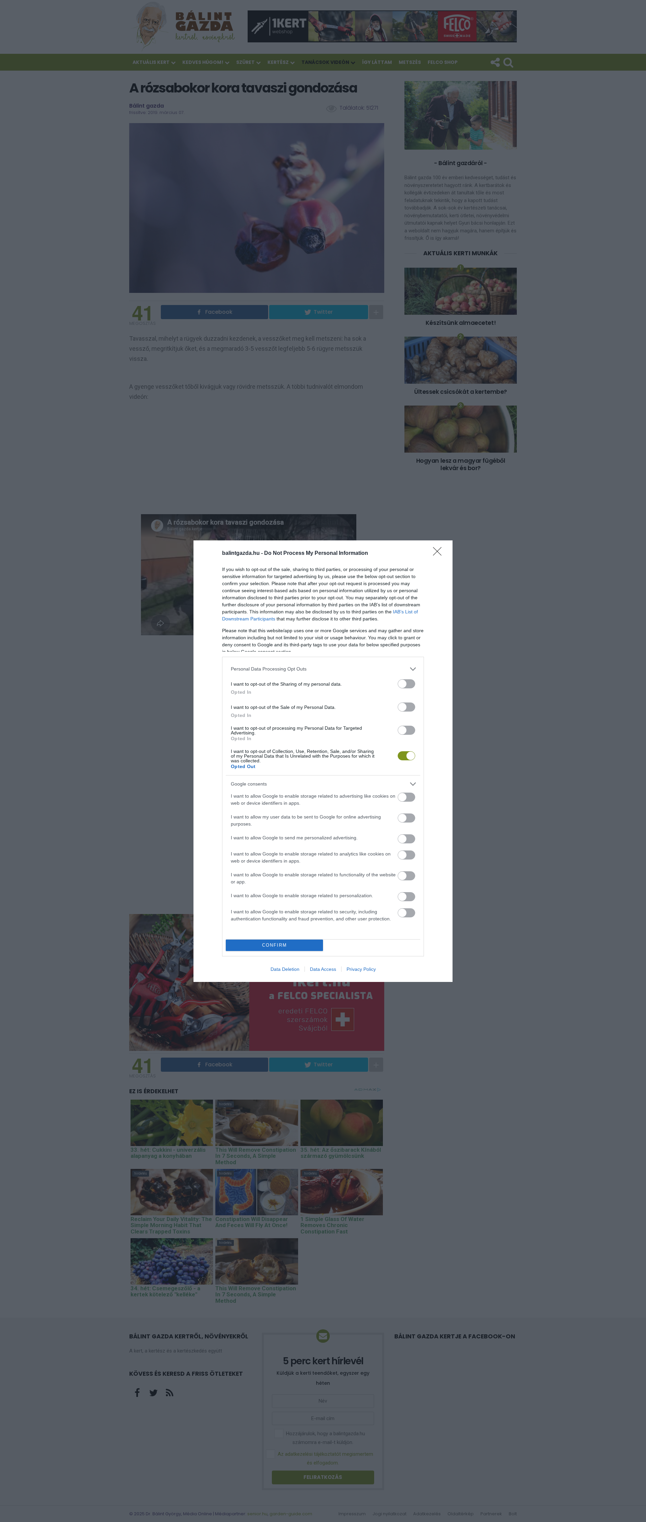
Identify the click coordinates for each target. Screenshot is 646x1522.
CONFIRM (274, 945)
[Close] (439, 553)
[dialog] (323, 761)
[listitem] (323, 669)
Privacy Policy (361, 969)
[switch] (406, 683)
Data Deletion (285, 969)
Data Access (323, 969)
